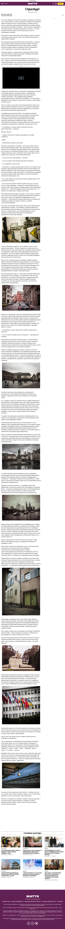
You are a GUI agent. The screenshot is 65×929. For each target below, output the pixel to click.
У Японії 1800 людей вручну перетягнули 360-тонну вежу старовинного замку (10, 874)
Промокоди (60, 901)
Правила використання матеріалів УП (32, 901)
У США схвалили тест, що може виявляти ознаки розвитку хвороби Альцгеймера (32, 874)
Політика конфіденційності (17, 901)
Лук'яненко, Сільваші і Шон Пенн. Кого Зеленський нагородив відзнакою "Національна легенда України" (53, 875)
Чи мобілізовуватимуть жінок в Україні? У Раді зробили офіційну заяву (10, 852)
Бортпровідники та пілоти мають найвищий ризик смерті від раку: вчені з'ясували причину (54, 852)
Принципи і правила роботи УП (49, 901)
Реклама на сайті (6, 901)
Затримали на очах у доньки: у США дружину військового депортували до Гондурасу (32, 852)
